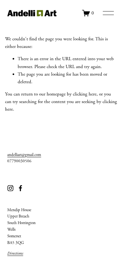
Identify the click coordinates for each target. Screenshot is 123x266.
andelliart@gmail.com (24, 155)
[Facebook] (20, 188)
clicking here (85, 94)
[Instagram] (10, 188)
